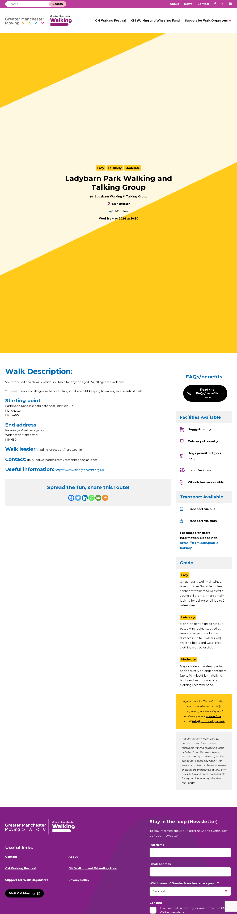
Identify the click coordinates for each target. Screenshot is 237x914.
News (188, 4)
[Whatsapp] (91, 498)
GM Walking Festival (110, 20)
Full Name (157, 844)
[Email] (98, 498)
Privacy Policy (79, 880)
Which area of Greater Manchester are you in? (184, 883)
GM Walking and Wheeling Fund (155, 20)
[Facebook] (71, 498)
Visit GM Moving (22, 893)
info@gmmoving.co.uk (208, 721)
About (174, 4)
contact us (213, 716)
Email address (160, 864)
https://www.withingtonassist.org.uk (79, 470)
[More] (105, 498)
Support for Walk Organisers (206, 20)
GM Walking (38, 20)
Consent (156, 902)
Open (230, 21)
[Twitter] (78, 498)
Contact (203, 4)
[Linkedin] (85, 498)
